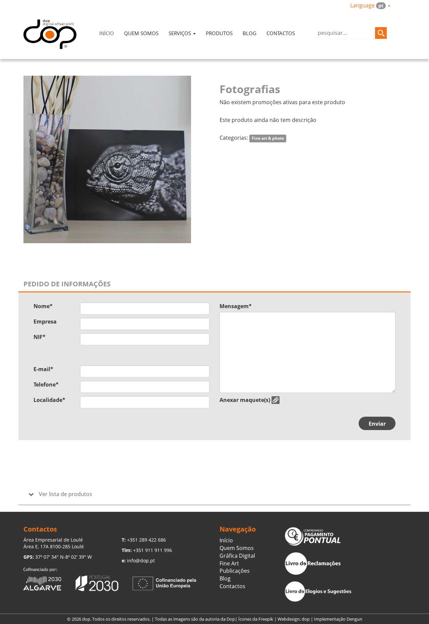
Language (366, 5)
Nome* (43, 306)
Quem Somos (141, 33)
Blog (249, 33)
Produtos (219, 33)
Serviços (180, 33)
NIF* (40, 337)
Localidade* (49, 400)
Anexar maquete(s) (245, 400)
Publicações (235, 570)
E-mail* (43, 369)
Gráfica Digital (237, 555)
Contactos (280, 33)
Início (106, 33)
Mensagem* (236, 306)
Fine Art (229, 563)
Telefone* (46, 384)
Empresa (45, 321)
